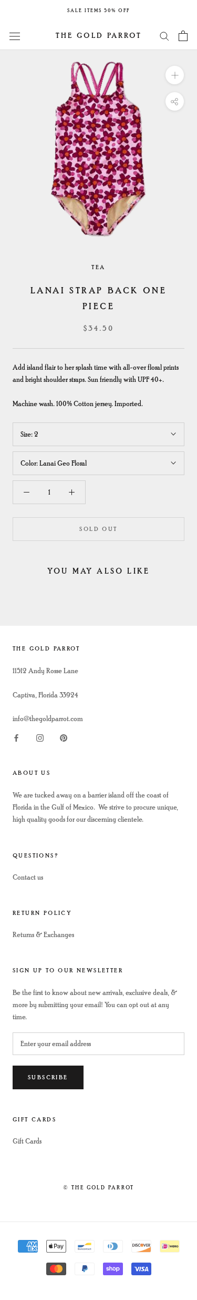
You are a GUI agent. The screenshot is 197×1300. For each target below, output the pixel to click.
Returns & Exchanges (43, 934)
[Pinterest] (63, 737)
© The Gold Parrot (98, 1187)
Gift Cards (27, 1141)
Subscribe (48, 1077)
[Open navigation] (14, 36)
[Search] (164, 35)
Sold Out (98, 529)
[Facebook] (16, 737)
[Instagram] (40, 737)
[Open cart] (183, 36)
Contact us (28, 877)
